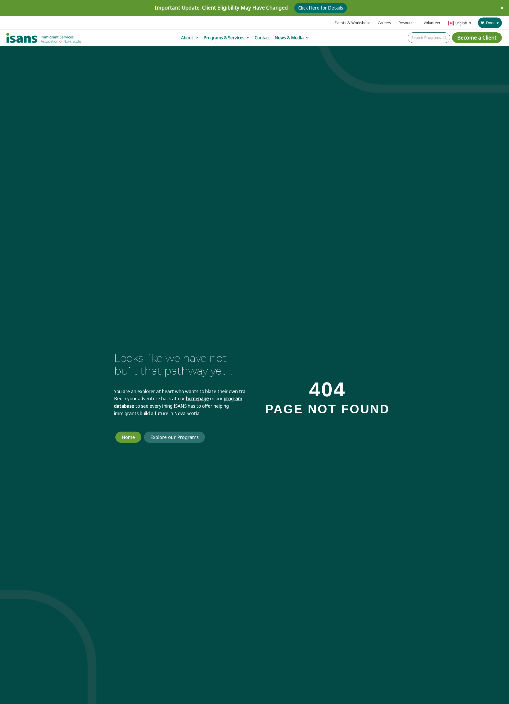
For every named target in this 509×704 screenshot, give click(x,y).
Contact (262, 38)
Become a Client (477, 37)
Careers (384, 22)
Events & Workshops (353, 22)
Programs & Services (224, 38)
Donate (492, 22)
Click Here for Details (320, 8)
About (187, 38)
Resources (407, 22)
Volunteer (432, 22)
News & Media (289, 38)
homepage (197, 399)
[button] (502, 8)
